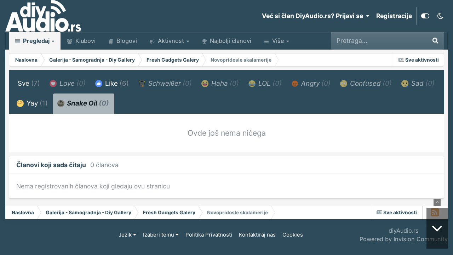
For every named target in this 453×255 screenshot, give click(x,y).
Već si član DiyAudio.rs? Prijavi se (314, 15)
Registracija (394, 15)
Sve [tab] (29, 83)
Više (278, 40)
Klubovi (85, 40)
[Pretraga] (435, 41)
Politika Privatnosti (208, 234)
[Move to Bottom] (437, 228)
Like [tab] (116, 83)
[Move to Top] (437, 202)
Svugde (405, 40)
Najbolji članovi (229, 40)
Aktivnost (170, 40)
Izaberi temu (159, 234)
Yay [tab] (36, 103)
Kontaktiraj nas (257, 234)
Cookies (292, 234)
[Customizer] (425, 16)
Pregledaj (36, 40)
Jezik (126, 234)
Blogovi (126, 40)
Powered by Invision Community (404, 239)
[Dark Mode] (440, 16)
